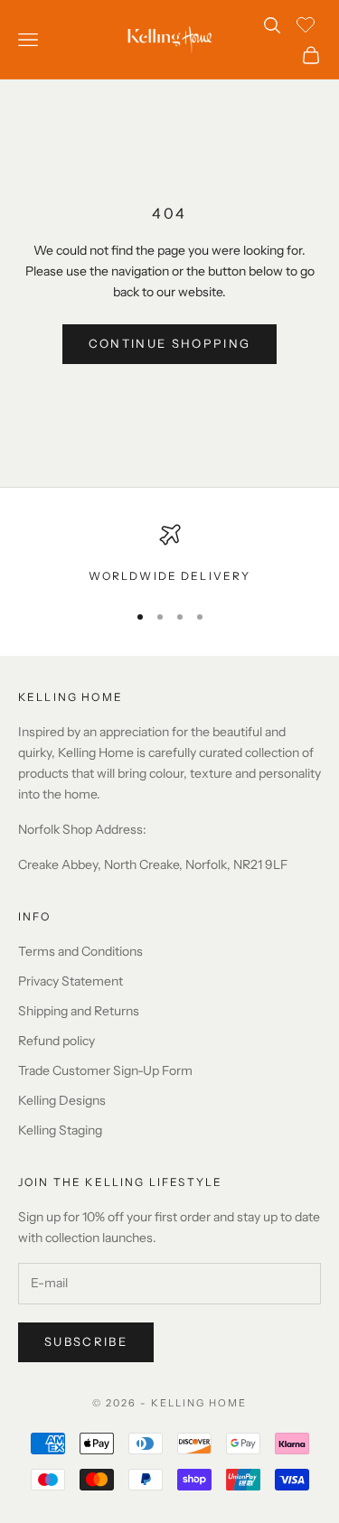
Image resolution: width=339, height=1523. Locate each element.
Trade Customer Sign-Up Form (105, 1070)
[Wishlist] (308, 22)
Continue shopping (170, 343)
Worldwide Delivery (170, 576)
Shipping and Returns (78, 1011)
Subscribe (85, 1341)
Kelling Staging (60, 1130)
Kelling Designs (62, 1100)
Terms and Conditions (80, 951)
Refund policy (56, 1040)
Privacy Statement (70, 981)
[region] (169, 554)
